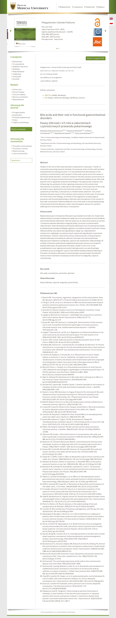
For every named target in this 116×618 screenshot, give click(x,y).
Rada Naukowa (18, 71)
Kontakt (16, 79)
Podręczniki (90, 7)
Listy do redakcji (19, 94)
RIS (46, 98)
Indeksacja (17, 74)
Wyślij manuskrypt (18, 129)
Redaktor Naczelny (20, 66)
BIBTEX (48, 95)
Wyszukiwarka (18, 99)
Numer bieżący (18, 92)
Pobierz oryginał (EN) (95, 58)
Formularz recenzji (20, 148)
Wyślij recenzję (18, 151)
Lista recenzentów (20, 153)
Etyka (15, 120)
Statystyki (17, 76)
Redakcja (16, 69)
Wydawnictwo (64, 7)
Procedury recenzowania (22, 146)
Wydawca (100, 7)
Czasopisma (78, 7)
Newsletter (15, 160)
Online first (17, 89)
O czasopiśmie (18, 64)
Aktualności (17, 61)
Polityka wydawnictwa (21, 117)
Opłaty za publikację (21, 122)
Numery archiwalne (20, 97)
